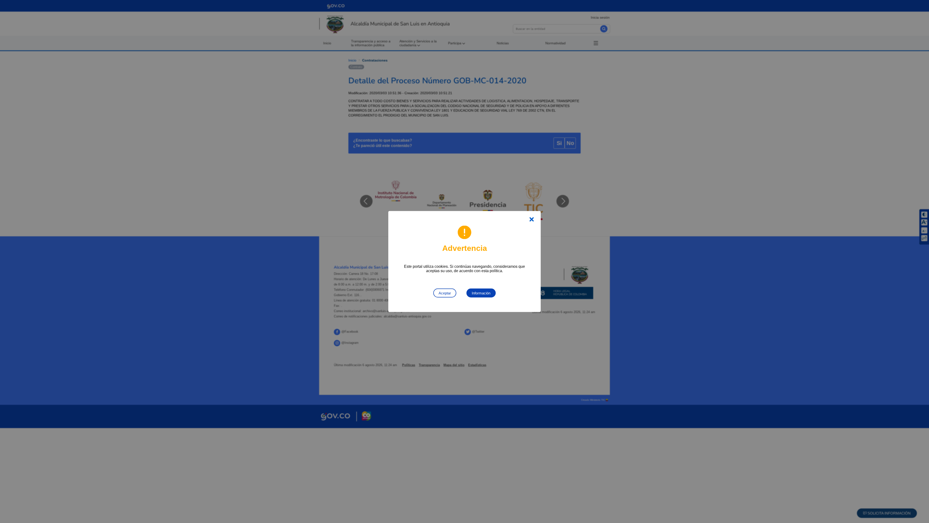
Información (481, 293)
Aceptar (445, 293)
